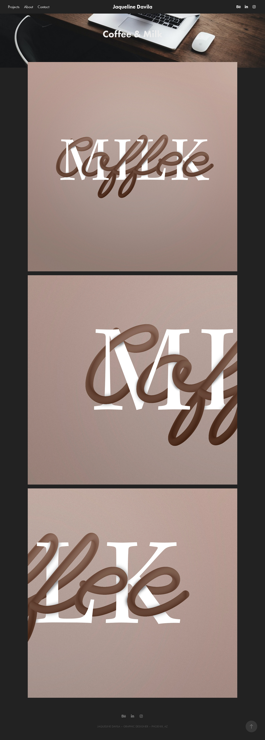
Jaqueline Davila (132, 6)
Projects (13, 6)
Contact (43, 6)
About (28, 6)
